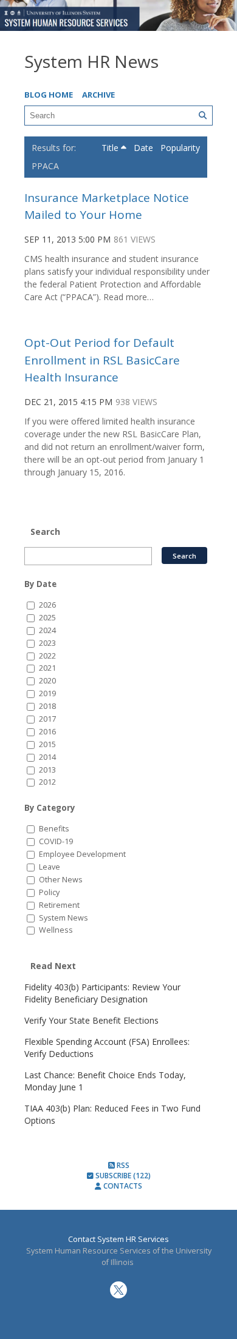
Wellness (56, 930)
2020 (47, 681)
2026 (47, 605)
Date (145, 147)
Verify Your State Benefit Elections (91, 1020)
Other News (61, 879)
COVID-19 (56, 841)
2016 (47, 732)
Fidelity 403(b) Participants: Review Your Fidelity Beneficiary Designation (102, 993)
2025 (47, 617)
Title (111, 147)
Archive (98, 94)
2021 (47, 668)
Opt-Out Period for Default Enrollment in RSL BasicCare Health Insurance (102, 360)
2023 (47, 643)
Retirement (59, 905)
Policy (49, 892)
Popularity (180, 147)
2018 (47, 706)
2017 (47, 719)
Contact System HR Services (118, 1239)
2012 (47, 782)
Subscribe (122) (122, 1175)
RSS (122, 1165)
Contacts (121, 1186)
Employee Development (82, 854)
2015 (47, 744)
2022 (47, 656)
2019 (47, 693)
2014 (47, 757)
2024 (47, 630)
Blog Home (48, 94)
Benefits (54, 829)
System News (63, 918)
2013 (47, 770)
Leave (49, 867)
